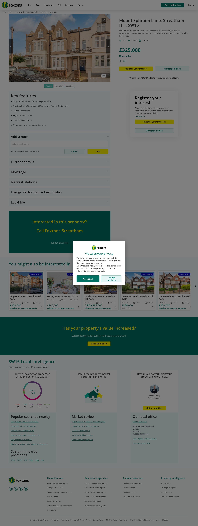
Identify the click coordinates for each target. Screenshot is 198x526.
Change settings (111, 278)
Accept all (88, 278)
